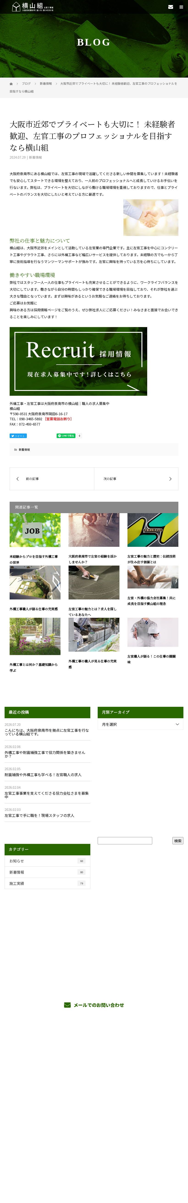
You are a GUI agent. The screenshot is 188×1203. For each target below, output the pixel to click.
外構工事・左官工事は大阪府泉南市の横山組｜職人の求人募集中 (93, 1165)
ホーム (94, 1040)
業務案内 (94, 1050)
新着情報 (35, 157)
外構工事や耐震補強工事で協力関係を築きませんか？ (45, 754)
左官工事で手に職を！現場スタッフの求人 (39, 815)
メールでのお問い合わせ (98, 1005)
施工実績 (46, 883)
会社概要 (94, 1083)
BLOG (94, 1093)
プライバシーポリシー (94, 1172)
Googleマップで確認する (94, 1145)
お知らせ (46, 861)
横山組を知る (94, 1061)
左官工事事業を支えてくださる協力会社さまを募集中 (47, 794)
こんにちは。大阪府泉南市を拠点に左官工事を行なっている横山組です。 (47, 732)
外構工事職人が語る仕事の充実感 (34, 609)
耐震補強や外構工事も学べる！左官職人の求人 (43, 774)
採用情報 (94, 1072)
